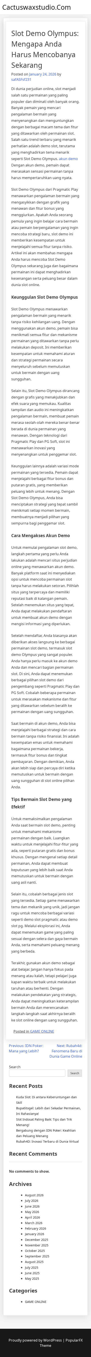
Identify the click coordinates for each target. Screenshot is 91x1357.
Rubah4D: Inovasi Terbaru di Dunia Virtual (47, 1141)
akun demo (68, 158)
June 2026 (32, 1206)
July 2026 (31, 1200)
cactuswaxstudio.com (36, 7)
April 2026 (32, 1217)
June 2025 (32, 1273)
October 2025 (35, 1251)
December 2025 (36, 1240)
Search (15, 1066)
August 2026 (34, 1195)
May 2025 (32, 1278)
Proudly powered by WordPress (36, 1340)
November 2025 (36, 1245)
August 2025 (34, 1262)
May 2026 (32, 1212)
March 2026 (33, 1223)
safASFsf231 (21, 79)
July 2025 (31, 1267)
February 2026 (35, 1228)
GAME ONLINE (42, 1031)
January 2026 (34, 1234)
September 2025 (37, 1256)
